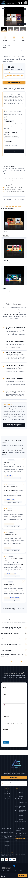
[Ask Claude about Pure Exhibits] (6, 859)
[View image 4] (23, 29)
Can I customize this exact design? (10, 633)
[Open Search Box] (21, 3)
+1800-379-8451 (11, 3)
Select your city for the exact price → (13, 72)
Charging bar (14, 132)
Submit (6, 742)
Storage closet (8, 126)
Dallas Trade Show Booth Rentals (7, 833)
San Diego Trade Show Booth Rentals (7, 844)
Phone (5, 701)
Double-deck (15, 126)
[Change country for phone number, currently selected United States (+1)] (4, 705)
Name (5, 687)
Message (6, 729)
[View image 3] (17, 29)
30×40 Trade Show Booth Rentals (21, 818)
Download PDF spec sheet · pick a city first (14, 76)
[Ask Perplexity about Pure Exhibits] (14, 859)
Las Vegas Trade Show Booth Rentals (7, 837)
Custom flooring (16, 138)
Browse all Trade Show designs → (9, 294)
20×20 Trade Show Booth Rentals (21, 799)
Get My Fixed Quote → (14, 82)
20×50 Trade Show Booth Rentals (21, 811)
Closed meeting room (9, 121)
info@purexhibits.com (13, 1)
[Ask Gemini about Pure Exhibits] (10, 859)
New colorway (7, 138)
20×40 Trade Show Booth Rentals (21, 807)
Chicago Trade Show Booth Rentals (7, 829)
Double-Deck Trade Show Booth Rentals (21, 822)
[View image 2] (10, 29)
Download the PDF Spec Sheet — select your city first (14, 425)
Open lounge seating (9, 123)
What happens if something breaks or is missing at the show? (12, 655)
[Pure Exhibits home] (16, 764)
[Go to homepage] (3, 2)
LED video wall (8, 130)
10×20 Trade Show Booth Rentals (21, 795)
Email (5, 694)
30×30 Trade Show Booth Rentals (21, 815)
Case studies (7, 798)
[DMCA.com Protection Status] (6, 868)
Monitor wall (7, 132)
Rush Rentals (7, 793)
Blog (7, 791)
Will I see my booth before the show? (11, 644)
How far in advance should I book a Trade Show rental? (10, 649)
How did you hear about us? (11, 709)
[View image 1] (4, 29)
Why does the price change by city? (11, 639)
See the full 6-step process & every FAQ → (14, 661)
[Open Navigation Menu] (25, 2)
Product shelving (8, 141)
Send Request (14, 151)
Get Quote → (22, 875)
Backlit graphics (15, 136)
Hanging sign (7, 136)
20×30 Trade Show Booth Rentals (21, 803)
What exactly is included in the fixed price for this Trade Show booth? (11, 628)
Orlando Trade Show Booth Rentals (7, 841)
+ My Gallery (14, 86)
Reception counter (19, 123)
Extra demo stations (17, 130)
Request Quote (21, 24)
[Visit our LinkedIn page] (19, 3)
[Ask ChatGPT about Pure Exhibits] (2, 859)
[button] (14, 16)
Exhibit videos (7, 800)
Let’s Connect (21, 828)
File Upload (6, 716)
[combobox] (14, 712)
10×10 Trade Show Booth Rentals (21, 792)
